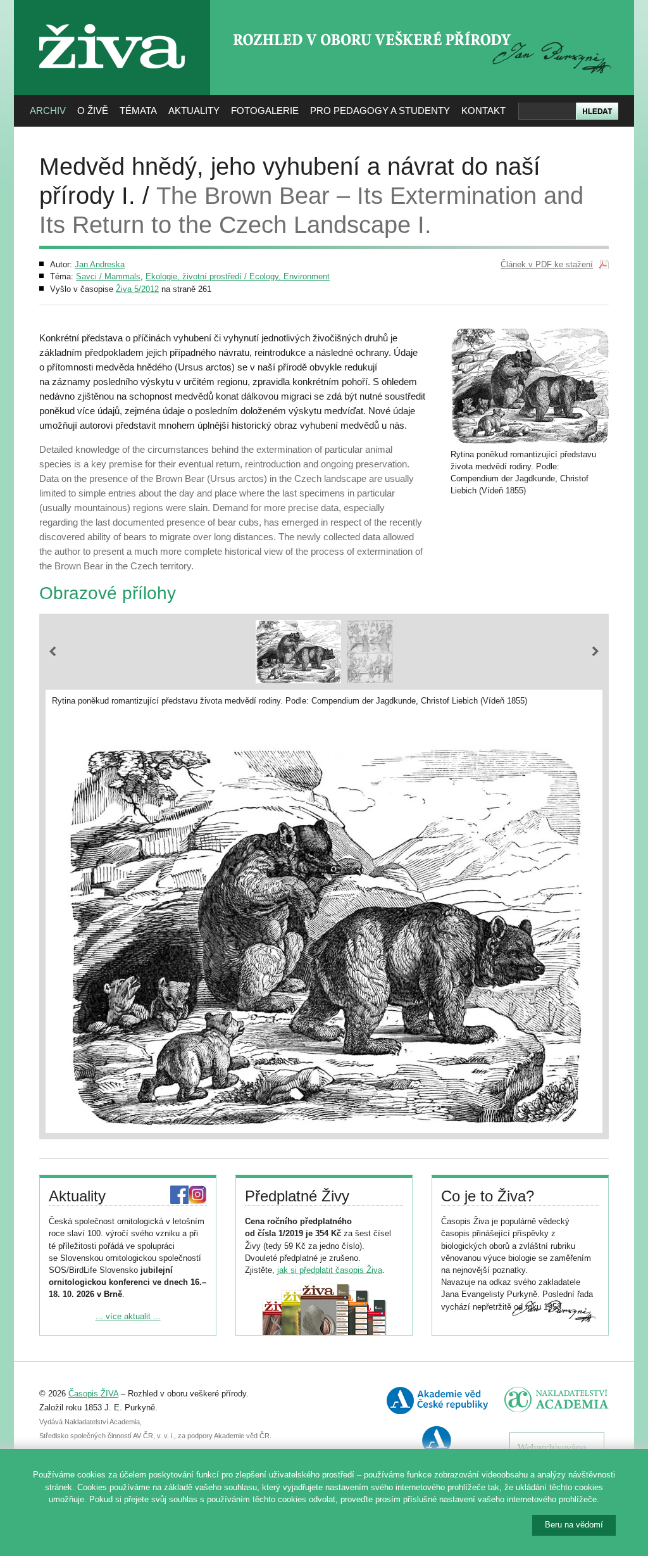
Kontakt (483, 110)
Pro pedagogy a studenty (380, 110)
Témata (138, 110)
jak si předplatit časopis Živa (329, 1270)
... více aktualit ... (128, 1316)
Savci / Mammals (108, 276)
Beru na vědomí (574, 1524)
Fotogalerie (265, 110)
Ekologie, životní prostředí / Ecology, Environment (238, 276)
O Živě (92, 110)
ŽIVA (112, 19)
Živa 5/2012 (137, 289)
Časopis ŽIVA (93, 1393)
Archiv (48, 110)
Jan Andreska (100, 264)
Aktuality (194, 110)
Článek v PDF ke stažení (547, 264)
